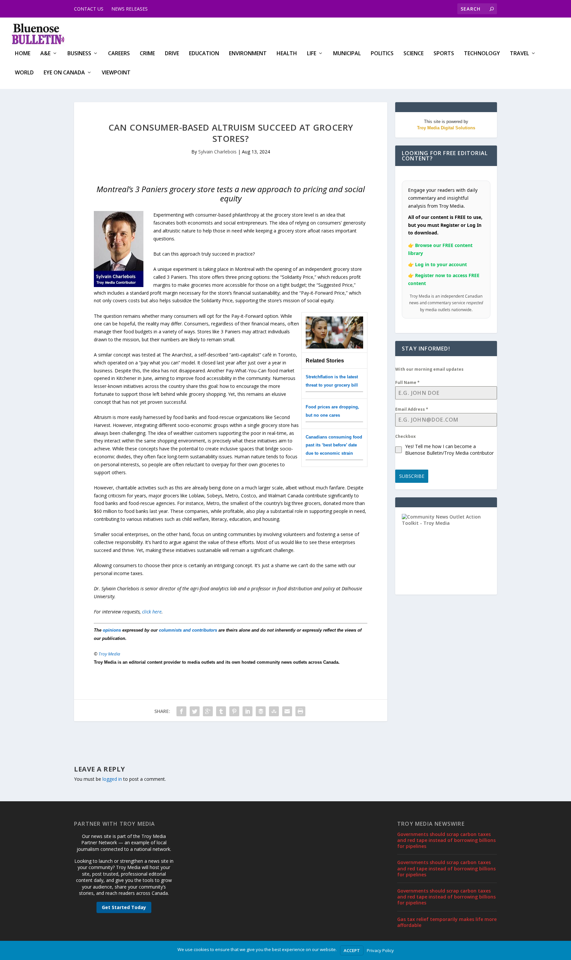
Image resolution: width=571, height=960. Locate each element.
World (24, 73)
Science (413, 54)
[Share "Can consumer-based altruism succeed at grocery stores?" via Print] (300, 711)
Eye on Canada (64, 73)
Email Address (411, 409)
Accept (352, 950)
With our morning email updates (429, 369)
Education (204, 54)
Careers (119, 54)
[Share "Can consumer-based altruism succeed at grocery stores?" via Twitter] (194, 711)
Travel (519, 54)
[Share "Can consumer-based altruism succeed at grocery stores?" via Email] (287, 711)
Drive (172, 54)
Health (287, 54)
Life (311, 54)
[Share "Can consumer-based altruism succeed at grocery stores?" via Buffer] (260, 711)
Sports (444, 54)
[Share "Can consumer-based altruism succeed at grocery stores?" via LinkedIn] (247, 711)
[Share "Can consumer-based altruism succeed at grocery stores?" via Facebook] (181, 711)
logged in (112, 779)
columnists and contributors (188, 630)
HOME (22, 54)
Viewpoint (116, 73)
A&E (45, 54)
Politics (382, 54)
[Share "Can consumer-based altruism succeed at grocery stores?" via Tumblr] (221, 711)
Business (79, 54)
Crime (147, 54)
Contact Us (88, 9)
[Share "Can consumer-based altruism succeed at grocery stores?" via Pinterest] (234, 711)
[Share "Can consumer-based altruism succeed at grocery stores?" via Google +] (207, 711)
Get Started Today (124, 907)
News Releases (129, 9)
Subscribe (411, 476)
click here (152, 611)
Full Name (407, 382)
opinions (112, 630)
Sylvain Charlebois (217, 151)
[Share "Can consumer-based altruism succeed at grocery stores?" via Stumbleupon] (274, 711)
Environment (248, 54)
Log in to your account (441, 264)
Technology (482, 54)
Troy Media (109, 654)
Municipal (347, 54)
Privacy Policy (380, 950)
